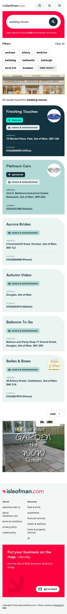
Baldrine (42, 52)
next (53, 414)
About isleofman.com (10, 514)
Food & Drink (33, 507)
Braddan (28, 68)
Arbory (26, 52)
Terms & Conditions (12, 521)
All (28, 538)
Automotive (33, 512)
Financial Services (36, 518)
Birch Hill (10, 68)
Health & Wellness (36, 523)
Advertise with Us (11, 507)
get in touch (50, 589)
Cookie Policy (9, 532)
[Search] (53, 21)
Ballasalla (28, 60)
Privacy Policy (9, 526)
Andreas (10, 52)
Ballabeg (10, 60)
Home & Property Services (36, 531)
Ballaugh (46, 60)
